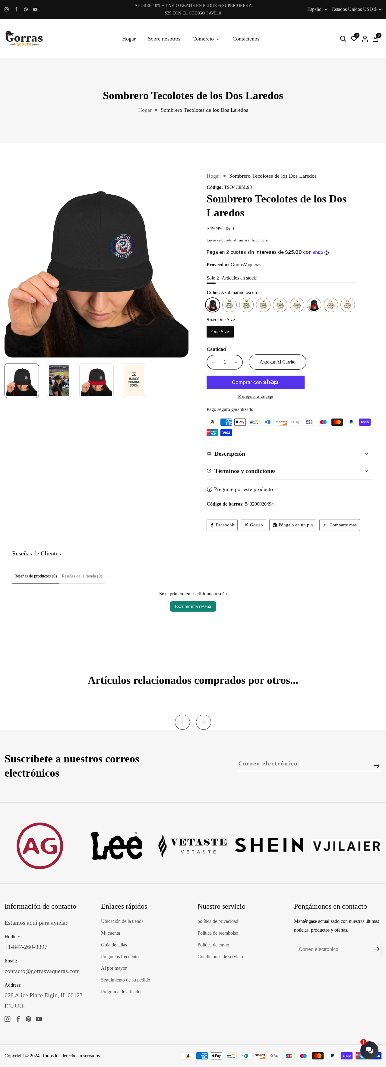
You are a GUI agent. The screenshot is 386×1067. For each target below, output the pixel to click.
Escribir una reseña (193, 606)
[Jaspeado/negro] (348, 305)
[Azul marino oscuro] (213, 305)
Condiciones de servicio (220, 956)
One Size (220, 331)
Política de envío (213, 944)
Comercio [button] (203, 39)
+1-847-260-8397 (26, 946)
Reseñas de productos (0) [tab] (35, 576)
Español (315, 9)
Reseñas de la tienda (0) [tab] (82, 576)
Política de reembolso (218, 933)
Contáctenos (246, 39)
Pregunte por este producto (243, 489)
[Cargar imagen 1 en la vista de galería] (22, 381)
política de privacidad (218, 921)
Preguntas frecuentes (120, 956)
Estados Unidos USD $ (355, 9)
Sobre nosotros (164, 39)
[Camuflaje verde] (331, 305)
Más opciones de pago (255, 396)
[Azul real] (280, 305)
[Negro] (229, 305)
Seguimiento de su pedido (125, 979)
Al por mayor (114, 968)
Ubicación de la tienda (122, 921)
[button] (182, 722)
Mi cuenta (110, 933)
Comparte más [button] (343, 524)
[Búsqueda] (343, 39)
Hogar (129, 39)
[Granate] (263, 305)
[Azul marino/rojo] (314, 305)
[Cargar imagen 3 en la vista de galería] (96, 381)
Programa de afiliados (121, 991)
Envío (211, 240)
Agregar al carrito (278, 361)
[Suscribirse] (376, 766)
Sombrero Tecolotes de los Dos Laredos (204, 110)
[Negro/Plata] (246, 305)
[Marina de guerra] (297, 305)
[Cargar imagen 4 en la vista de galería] (134, 381)
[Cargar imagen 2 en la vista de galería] (59, 381)
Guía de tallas (114, 944)
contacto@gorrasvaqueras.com (42, 971)
